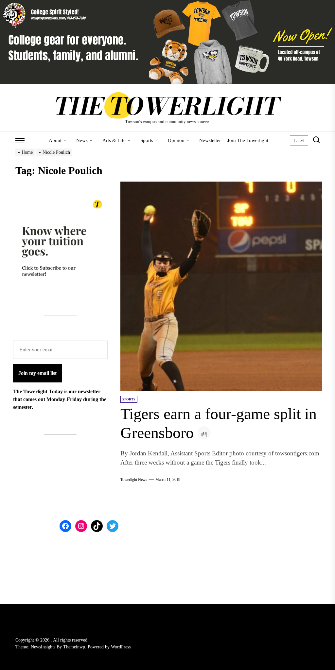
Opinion (176, 140)
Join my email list (37, 373)
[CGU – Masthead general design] (167, 4)
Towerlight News (133, 479)
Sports (146, 140)
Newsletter (210, 140)
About (55, 140)
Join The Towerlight (247, 140)
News (82, 140)
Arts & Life (114, 140)
